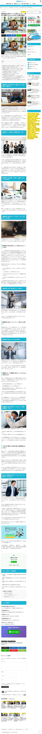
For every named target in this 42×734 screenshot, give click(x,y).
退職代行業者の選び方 (31, 137)
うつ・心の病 (29, 113)
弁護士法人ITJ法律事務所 (33, 64)
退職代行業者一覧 (9, 3)
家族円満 (38, 124)
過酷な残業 (36, 137)
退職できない (4, 644)
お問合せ (34, 3)
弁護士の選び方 (30, 127)
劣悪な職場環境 (20, 642)
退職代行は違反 (35, 136)
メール (2, 675)
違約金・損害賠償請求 (31, 138)
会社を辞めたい (4, 641)
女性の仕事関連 (34, 124)
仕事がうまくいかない (31, 118)
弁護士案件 (29, 128)
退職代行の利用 (36, 133)
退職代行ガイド (21, 1)
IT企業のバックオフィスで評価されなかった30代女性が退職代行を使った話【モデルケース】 (33, 104)
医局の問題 (29, 124)
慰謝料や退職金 (37, 128)
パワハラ (3, 642)
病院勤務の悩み (38, 129)
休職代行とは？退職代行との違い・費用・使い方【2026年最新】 (33, 85)
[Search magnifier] (40, 12)
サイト (2, 679)
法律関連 (33, 129)
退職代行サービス (17, 3)
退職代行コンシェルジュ (33, 68)
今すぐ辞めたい (14, 642)
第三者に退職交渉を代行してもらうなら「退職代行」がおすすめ (14, 79)
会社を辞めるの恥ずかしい (31, 122)
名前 (2, 671)
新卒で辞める (29, 129)
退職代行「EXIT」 (32, 66)
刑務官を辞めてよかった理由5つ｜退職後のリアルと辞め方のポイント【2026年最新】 (34, 91)
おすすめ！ (33, 113)
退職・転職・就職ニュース (26, 3)
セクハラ (37, 113)
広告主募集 (21, 5)
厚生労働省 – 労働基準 (7, 593)
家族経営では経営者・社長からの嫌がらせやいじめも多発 (13, 68)
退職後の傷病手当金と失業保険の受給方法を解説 (11, 584)
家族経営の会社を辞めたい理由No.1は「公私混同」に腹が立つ (13, 65)
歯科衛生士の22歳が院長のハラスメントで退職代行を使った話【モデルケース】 (33, 97)
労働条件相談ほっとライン (8, 596)
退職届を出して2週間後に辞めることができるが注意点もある (13, 75)
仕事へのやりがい (34, 119)
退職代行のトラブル (30, 133)
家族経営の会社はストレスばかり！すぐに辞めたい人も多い (13, 69)
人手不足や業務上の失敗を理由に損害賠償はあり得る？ (12, 78)
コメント (3, 661)
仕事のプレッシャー (37, 118)
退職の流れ (33, 132)
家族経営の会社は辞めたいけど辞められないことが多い (12, 70)
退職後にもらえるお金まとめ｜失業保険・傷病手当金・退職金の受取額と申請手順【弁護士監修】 (33, 78)
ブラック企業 (8, 642)
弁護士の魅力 (34, 127)
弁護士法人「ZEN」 (32, 62)
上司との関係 (37, 114)
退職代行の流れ (30, 136)
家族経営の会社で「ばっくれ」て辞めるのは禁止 (11, 73)
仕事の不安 (29, 119)
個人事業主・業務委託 (31, 123)
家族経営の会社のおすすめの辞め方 (9, 74)
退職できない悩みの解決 (11, 641)
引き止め (33, 128)
